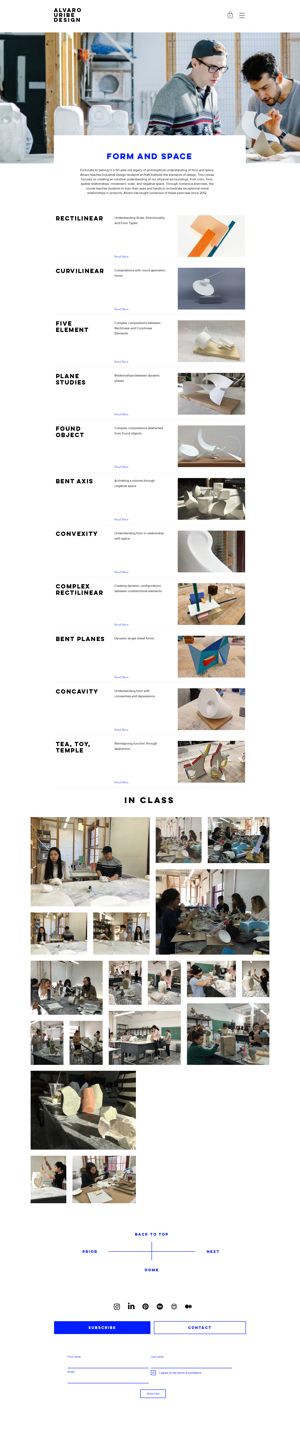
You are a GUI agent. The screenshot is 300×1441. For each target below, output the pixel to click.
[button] (230, 15)
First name (74, 1356)
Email (71, 1371)
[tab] (102, 1327)
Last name (157, 1356)
